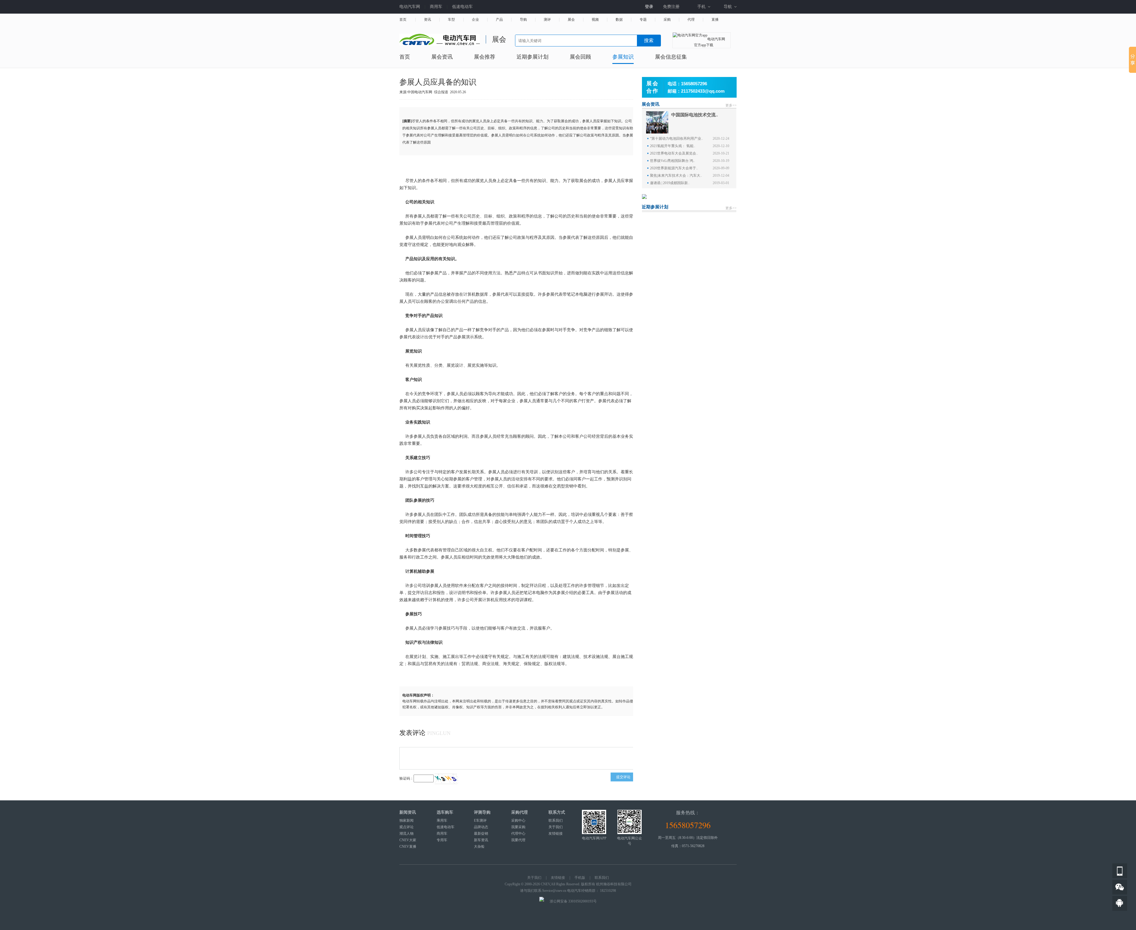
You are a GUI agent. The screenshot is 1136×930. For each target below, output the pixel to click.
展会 (571, 20)
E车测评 (480, 820)
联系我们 (555, 820)
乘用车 (442, 820)
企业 (475, 20)
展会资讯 (442, 57)
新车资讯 (481, 840)
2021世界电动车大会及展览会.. (674, 153)
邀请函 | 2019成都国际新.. (670, 183)
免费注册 (671, 6)
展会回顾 (580, 57)
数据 (619, 20)
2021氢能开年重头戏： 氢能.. (672, 146)
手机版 (580, 878)
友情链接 (555, 833)
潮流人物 (406, 833)
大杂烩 (479, 846)
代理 (691, 20)
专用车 (442, 840)
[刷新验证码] (446, 778)
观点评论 (406, 827)
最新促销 (481, 833)
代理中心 (518, 833)
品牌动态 (481, 827)
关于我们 (555, 827)
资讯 (427, 20)
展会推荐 (484, 57)
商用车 (436, 6)
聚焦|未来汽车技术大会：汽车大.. (676, 175)
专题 (643, 20)
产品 (499, 20)
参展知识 (623, 57)
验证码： (406, 778)
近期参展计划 (532, 57)
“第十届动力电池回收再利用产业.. (676, 138)
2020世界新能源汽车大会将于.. (674, 168)
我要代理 (518, 840)
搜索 (648, 40)
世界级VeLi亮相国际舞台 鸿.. (672, 161)
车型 (451, 20)
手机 (701, 6)
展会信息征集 (671, 57)
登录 (649, 6)
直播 (715, 20)
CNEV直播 (407, 846)
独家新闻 (406, 820)
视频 (595, 20)
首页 (402, 20)
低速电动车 (462, 6)
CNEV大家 (407, 840)
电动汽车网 (409, 6)
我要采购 (518, 827)
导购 (523, 20)
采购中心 (518, 820)
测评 (547, 20)
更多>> (731, 105)
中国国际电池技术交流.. (694, 114)
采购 (667, 20)
